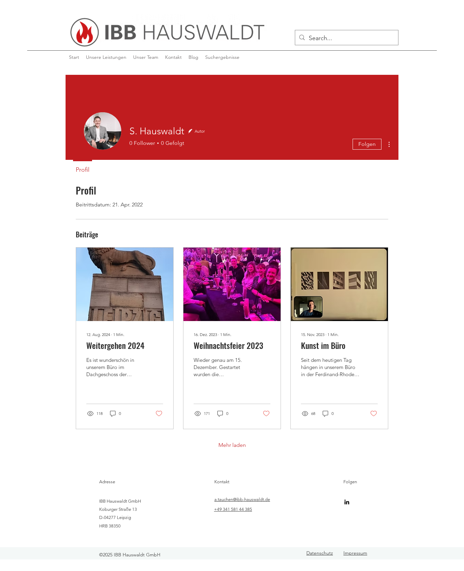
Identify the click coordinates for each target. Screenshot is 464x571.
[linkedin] (346, 502)
